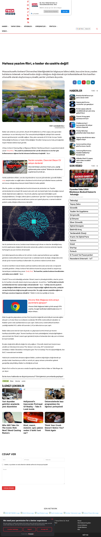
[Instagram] (27, 5)
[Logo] (12, 12)
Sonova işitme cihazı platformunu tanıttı (83, 145)
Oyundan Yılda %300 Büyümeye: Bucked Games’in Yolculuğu (83, 192)
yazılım (23, 381)
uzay (4, 180)
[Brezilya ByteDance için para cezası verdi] (72, 97)
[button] (97, 29)
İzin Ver (65, 11)
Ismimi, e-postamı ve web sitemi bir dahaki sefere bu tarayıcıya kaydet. (26, 464)
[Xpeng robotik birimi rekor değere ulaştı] (72, 139)
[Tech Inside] (56, 512)
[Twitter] (27, 15)
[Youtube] (27, 19)
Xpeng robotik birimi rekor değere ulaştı (85, 138)
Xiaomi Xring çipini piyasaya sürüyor (83, 117)
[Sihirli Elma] (27, 512)
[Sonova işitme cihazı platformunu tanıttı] (72, 146)
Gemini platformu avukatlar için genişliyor (85, 103)
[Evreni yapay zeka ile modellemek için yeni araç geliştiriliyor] (72, 110)
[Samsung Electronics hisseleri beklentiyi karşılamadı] (72, 152)
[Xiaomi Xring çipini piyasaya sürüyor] (72, 118)
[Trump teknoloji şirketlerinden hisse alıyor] (72, 132)
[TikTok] (27, 12)
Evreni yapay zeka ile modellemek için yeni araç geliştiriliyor (85, 111)
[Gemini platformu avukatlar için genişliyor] (72, 104)
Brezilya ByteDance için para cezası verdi (84, 97)
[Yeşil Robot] (41, 512)
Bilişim (11, 381)
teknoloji (17, 381)
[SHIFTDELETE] (11, 512)
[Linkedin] (27, 8)
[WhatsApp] (88, 82)
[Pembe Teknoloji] (72, 512)
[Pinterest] (84, 82)
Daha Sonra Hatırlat (51, 11)
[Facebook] (27, 1)
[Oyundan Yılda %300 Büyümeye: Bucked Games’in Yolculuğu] (84, 178)
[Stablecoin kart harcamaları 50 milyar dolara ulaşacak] (72, 125)
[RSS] (28, 22)
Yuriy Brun (10, 151)
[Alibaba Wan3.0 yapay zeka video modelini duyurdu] (72, 160)
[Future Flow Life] (90, 512)
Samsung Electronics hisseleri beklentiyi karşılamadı (83, 153)
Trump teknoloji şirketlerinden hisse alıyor (85, 132)
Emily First (29, 271)
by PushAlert (36, 13)
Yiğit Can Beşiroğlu (56, 126)
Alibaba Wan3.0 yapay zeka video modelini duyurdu (84, 160)
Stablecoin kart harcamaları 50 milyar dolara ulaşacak (84, 125)
